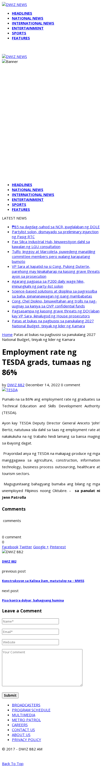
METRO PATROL (26, 719)
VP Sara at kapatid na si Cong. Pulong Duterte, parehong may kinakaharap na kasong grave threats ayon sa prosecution (56, 271)
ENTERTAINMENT (28, 28)
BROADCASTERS (26, 704)
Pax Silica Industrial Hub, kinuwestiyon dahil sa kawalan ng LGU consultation (51, 244)
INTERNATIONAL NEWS (33, 23)
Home (7, 334)
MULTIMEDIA (23, 714)
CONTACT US (23, 729)
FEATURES (21, 37)
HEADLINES (22, 13)
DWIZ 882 (16, 384)
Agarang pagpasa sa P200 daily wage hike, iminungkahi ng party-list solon (48, 284)
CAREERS (20, 724)
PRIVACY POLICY (26, 739)
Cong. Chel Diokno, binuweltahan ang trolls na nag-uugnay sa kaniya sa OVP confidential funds (54, 303)
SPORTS (19, 32)
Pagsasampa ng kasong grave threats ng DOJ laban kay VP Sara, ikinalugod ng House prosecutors (56, 313)
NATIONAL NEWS (27, 18)
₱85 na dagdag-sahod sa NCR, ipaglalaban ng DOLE (56, 226)
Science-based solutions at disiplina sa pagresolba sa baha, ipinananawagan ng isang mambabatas (54, 294)
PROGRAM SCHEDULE (31, 709)
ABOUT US (21, 734)
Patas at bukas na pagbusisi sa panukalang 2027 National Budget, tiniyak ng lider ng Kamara (53, 323)
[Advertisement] (51, 127)
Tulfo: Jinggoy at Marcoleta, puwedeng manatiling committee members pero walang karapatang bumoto (53, 256)
